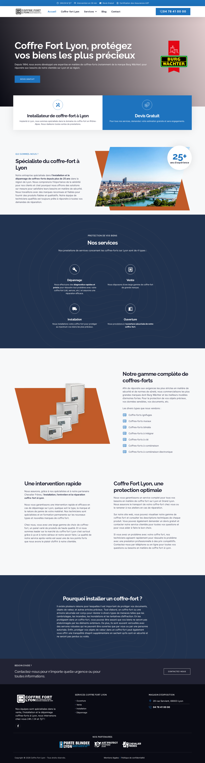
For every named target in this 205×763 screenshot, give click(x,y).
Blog (104, 11)
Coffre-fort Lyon (70, 11)
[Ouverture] (130, 309)
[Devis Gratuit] (147, 105)
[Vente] (130, 269)
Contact (115, 11)
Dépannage (74, 280)
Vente (130, 280)
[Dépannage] (75, 269)
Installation (75, 319)
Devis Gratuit (147, 115)
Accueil (52, 11)
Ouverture (130, 319)
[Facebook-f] (17, 725)
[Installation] (75, 309)
